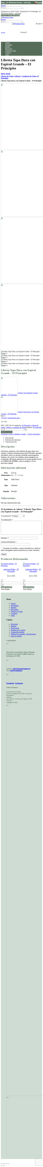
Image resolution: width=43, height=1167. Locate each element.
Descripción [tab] (9, 438)
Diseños (7, 47)
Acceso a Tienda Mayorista (10, 15)
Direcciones (15, 628)
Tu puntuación (6, 516)
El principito (37, 427)
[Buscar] (22, 8)
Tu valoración (7, 520)
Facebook (4, 434)
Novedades (8, 45)
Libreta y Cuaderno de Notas (16, 427)
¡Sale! (7, 55)
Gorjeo (10, 434)
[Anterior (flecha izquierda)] (2, 1165)
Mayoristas (8, 49)
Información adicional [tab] (13, 440)
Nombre (4, 538)
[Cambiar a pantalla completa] (4, 1163)
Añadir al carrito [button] (6, 587)
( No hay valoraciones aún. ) (11, 418)
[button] (3, 5)
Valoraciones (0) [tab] (11, 442)
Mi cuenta (14, 624)
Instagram (19, 683)
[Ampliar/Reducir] (2, 1163)
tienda (7, 43)
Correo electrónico (33, 434)
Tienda (13, 604)
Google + (23, 434)
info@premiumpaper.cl (21, 669)
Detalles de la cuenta (18, 630)
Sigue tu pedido (16, 636)
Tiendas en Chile (10, 51)
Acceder (3, 32)
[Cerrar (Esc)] (8, 1163)
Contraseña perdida (17, 632)
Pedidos (13, 626)
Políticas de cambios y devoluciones (23, 634)
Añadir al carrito (6, 432)
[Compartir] (6, 1163)
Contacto (8, 53)
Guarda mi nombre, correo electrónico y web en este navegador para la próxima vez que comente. (20, 549)
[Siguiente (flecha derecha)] (4, 1165)
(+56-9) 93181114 (16, 670)
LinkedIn (16, 434)
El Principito (26, 425)
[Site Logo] (7, 17)
